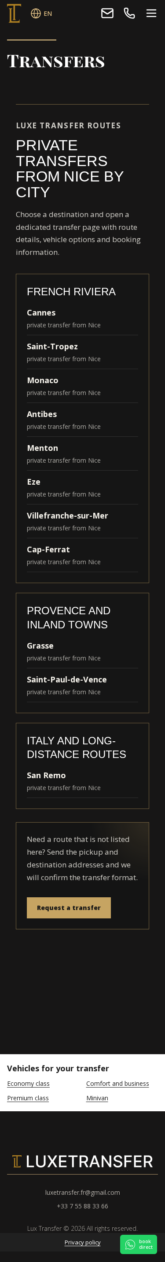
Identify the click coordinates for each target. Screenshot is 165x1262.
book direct (146, 1244)
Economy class (28, 1083)
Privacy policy (83, 1242)
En (48, 13)
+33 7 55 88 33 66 (129, 13)
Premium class (28, 1098)
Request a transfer (69, 907)
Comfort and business (117, 1083)
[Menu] (151, 13)
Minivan (97, 1098)
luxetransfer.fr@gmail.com (107, 13)
